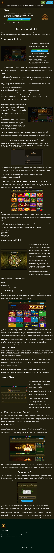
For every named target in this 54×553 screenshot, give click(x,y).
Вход (43, 2)
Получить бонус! (19, 19)
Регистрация (49, 2)
